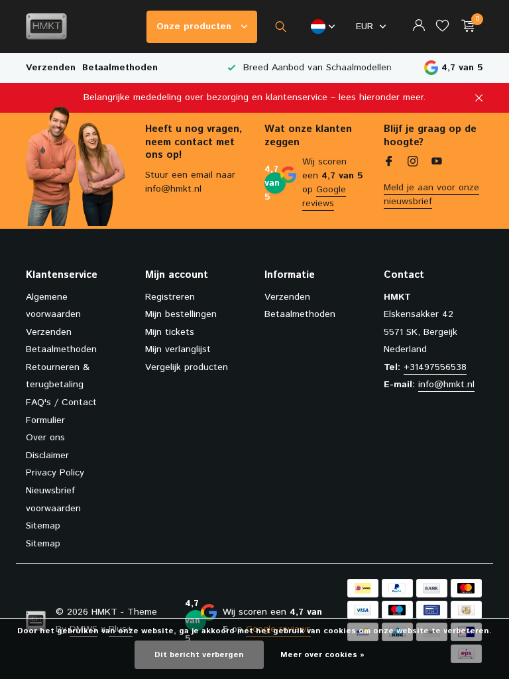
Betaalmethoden (120, 67)
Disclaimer (47, 455)
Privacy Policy (55, 472)
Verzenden (51, 67)
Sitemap (43, 525)
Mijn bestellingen (181, 314)
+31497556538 (435, 367)
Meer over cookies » (322, 654)
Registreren (170, 297)
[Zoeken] (280, 26)
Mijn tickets (169, 332)
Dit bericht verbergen (199, 654)
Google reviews (324, 196)
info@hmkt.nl (446, 384)
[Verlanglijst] (442, 27)
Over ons (45, 437)
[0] (465, 27)
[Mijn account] (418, 27)
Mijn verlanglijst (178, 349)
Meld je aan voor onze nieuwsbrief (431, 194)
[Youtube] (436, 163)
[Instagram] (413, 163)
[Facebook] (389, 163)
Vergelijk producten (186, 367)
